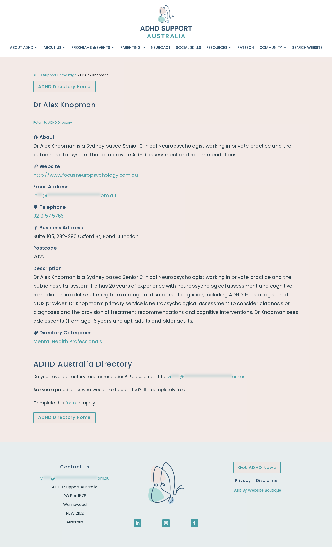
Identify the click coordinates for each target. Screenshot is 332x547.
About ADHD (21, 47)
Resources (216, 47)
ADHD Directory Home (64, 86)
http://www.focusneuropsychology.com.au (85, 175)
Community (270, 47)
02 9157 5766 (48, 215)
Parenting (130, 47)
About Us (52, 47)
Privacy (243, 480)
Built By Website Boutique (257, 490)
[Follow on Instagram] (166, 523)
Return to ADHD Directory (52, 122)
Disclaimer (267, 480)
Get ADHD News (257, 467)
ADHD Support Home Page (55, 75)
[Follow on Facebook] (194, 523)
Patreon (245, 47)
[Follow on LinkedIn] (137, 523)
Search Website (307, 47)
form (70, 403)
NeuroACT (161, 47)
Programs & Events (90, 47)
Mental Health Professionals (67, 341)
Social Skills (188, 47)
